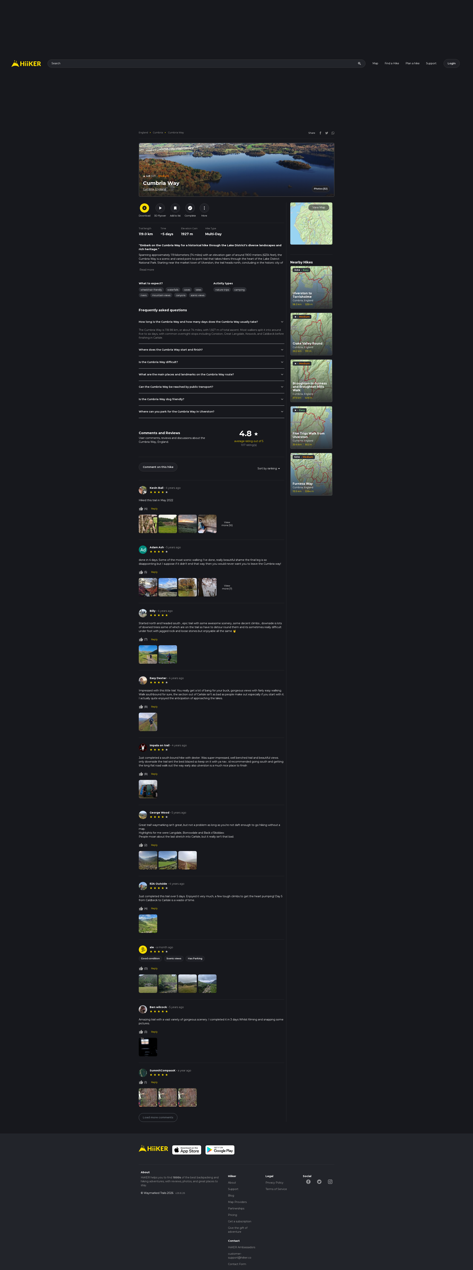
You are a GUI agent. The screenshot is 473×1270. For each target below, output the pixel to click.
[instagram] (331, 132)
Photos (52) (321, 188)
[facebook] (319, 132)
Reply (154, 508)
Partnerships (236, 1208)
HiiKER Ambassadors (241, 1247)
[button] (146, 269)
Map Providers (237, 1202)
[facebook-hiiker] (308, 1181)
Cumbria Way (176, 132)
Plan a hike (413, 63)
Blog (231, 1195)
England (143, 132)
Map (375, 63)
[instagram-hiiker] (330, 1181)
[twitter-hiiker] (319, 1181)
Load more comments (158, 1117)
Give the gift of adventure (237, 1229)
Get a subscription (239, 1221)
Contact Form (237, 1264)
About (232, 1182)
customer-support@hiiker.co (239, 1255)
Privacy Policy (274, 1182)
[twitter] (326, 132)
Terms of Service (276, 1189)
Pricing (232, 1215)
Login (452, 63)
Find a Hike (392, 63)
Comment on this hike (158, 467)
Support (431, 63)
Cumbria (158, 132)
